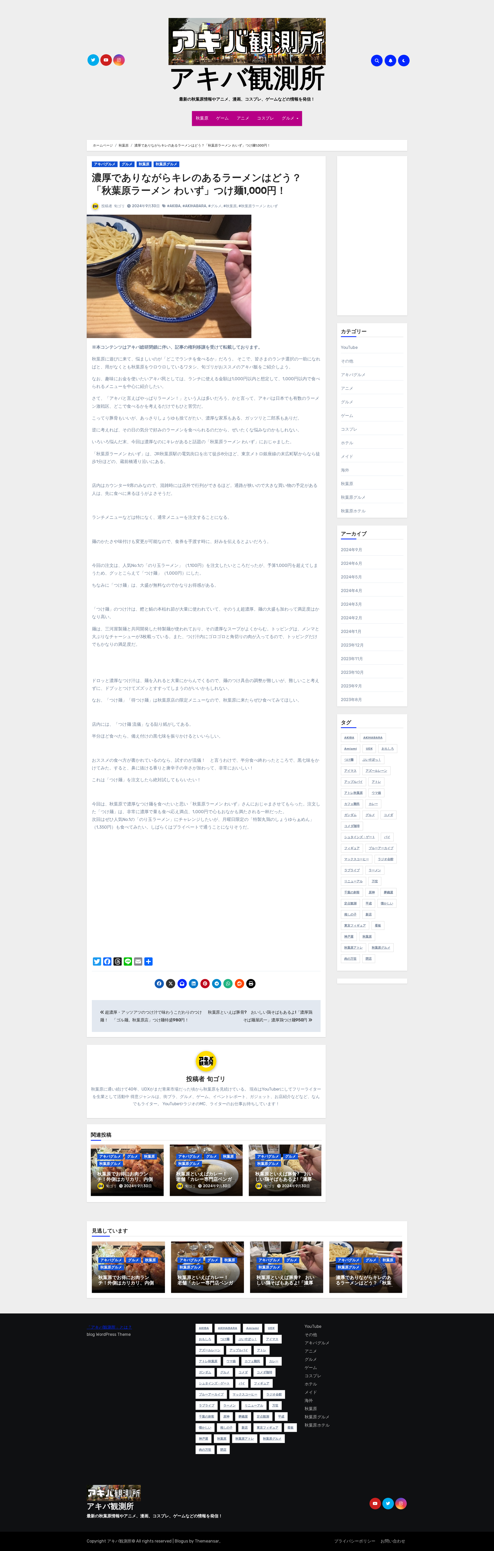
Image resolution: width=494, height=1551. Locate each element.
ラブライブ (352, 870)
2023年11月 (352, 658)
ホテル (347, 442)
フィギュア (352, 848)
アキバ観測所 (247, 80)
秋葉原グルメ (166, 164)
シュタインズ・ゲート (359, 837)
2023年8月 (351, 699)
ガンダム (350, 815)
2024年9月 (351, 549)
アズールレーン (376, 771)
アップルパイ (353, 782)
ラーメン (375, 870)
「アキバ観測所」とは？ (109, 1327)
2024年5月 (351, 577)
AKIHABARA (373, 737)
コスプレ (265, 118)
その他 (347, 361)
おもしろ (388, 748)
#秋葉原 (230, 206)
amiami (350, 748)
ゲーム (222, 118)
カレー (373, 804)
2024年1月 (351, 631)
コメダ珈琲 (352, 826)
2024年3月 (351, 604)
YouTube (349, 347)
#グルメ (215, 206)
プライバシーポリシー (354, 1541)
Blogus (181, 1541)
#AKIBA (174, 206)
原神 (372, 892)
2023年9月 (351, 686)
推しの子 (350, 914)
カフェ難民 (352, 804)
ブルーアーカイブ (381, 848)
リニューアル (353, 881)
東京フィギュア (355, 925)
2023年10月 (352, 672)
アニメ (243, 118)
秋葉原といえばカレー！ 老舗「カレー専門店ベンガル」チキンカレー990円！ (204, 1180)
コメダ (388, 815)
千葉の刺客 (352, 892)
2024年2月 (351, 617)
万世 (375, 881)
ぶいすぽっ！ (372, 759)
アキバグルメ (105, 164)
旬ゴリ (119, 206)
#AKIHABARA (194, 206)
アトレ (376, 782)
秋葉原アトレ (353, 947)
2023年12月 (352, 645)
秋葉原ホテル (353, 511)
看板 (378, 925)
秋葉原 (202, 118)
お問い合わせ (393, 1541)
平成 (369, 903)
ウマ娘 (376, 793)
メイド (347, 456)
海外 (345, 470)
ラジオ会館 (385, 859)
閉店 (369, 958)
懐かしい (387, 903)
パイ (387, 837)
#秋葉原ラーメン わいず (258, 206)
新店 (369, 914)
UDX (369, 748)
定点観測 (350, 903)
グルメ (289, 118)
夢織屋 (388, 892)
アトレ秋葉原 (353, 793)
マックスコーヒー (356, 859)
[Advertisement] (373, 237)
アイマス (350, 771)
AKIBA (349, 737)
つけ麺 (349, 759)
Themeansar (207, 1541)
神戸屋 (349, 936)
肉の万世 (350, 958)
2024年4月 (351, 590)
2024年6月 (351, 563)
